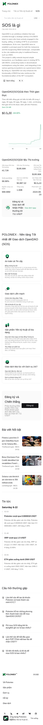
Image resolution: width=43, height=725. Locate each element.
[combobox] (16, 18)
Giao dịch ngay (30, 208)
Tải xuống (34, 718)
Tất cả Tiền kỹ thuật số (22, 11)
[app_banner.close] (39, 715)
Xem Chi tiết (6, 107)
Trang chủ (6, 11)
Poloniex (10, 4)
